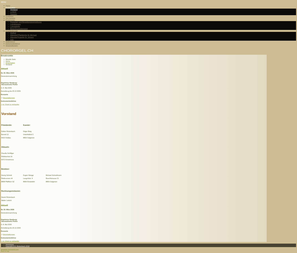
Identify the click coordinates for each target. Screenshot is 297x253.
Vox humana (10, 18)
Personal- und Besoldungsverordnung (26, 22)
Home (8, 6)
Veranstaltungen (12, 46)
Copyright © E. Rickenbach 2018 (17, 246)
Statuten (13, 14)
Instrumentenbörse (13, 44)
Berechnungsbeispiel (19, 29)
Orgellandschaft (12, 31)
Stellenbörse (10, 42)
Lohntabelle (15, 26)
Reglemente (10, 20)
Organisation (10, 8)
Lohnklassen (15, 24)
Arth (12, 39)
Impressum (10, 244)
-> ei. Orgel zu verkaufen (10, 104)
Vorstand (14, 10)
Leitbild (13, 12)
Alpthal (13, 33)
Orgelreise (9, 16)
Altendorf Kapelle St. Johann (22, 37)
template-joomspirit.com (10, 249)
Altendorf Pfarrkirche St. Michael (23, 35)
